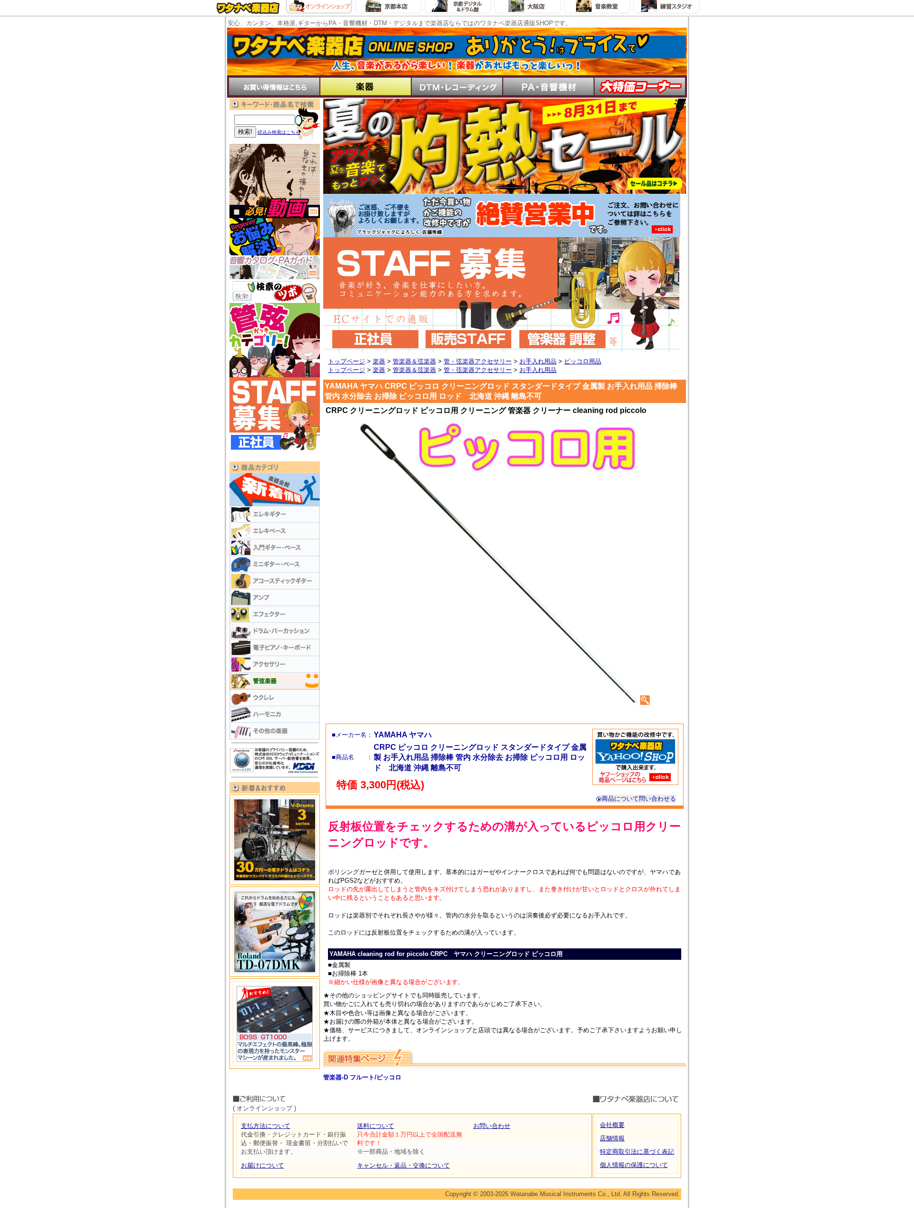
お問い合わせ (491, 1125)
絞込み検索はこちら (279, 132)
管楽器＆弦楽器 (414, 361)
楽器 (379, 361)
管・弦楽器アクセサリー (478, 361)
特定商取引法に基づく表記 (637, 1151)
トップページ (346, 361)
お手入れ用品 (537, 361)
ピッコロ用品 (582, 361)
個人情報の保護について (634, 1164)
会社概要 (612, 1124)
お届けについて (262, 1165)
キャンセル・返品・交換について (403, 1165)
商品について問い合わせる (639, 798)
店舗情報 (612, 1138)
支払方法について (265, 1125)
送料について (375, 1125)
